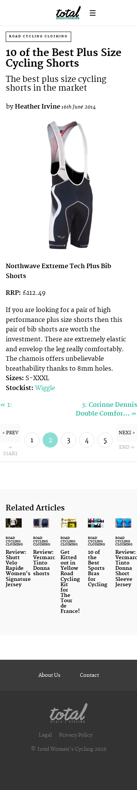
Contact (89, 675)
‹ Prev (10, 433)
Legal (45, 735)
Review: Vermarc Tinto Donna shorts (41, 551)
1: (6, 405)
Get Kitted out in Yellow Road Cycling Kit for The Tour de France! (68, 570)
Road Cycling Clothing (38, 36)
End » (127, 447)
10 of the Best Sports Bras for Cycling (96, 557)
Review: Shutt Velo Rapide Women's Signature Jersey (14, 557)
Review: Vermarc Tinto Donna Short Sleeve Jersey (123, 557)
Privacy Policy (75, 735)
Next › (127, 433)
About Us (49, 675)
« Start (10, 451)
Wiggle (45, 388)
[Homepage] (68, 711)
